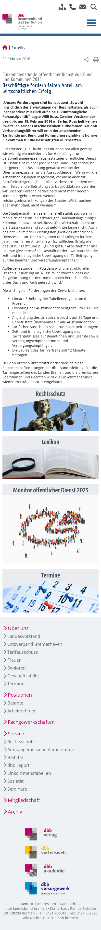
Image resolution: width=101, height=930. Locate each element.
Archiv (15, 811)
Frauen (14, 660)
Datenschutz (70, 903)
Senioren (16, 668)
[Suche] (92, 7)
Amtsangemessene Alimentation (40, 749)
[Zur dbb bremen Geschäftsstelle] (71, 7)
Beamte (15, 703)
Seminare (17, 789)
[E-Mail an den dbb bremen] (81, 7)
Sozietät (15, 781)
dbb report (18, 765)
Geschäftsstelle (23, 676)
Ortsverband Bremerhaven (34, 644)
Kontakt (27, 903)
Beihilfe (15, 757)
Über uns (18, 628)
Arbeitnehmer (21, 711)
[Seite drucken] (95, 59)
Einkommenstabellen (29, 773)
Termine (15, 684)
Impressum (46, 903)
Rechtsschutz (20, 741)
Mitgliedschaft (24, 800)
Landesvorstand (23, 636)
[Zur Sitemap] (60, 7)
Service (16, 733)
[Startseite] (4, 48)
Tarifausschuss (22, 652)
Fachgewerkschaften (31, 722)
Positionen (20, 694)
